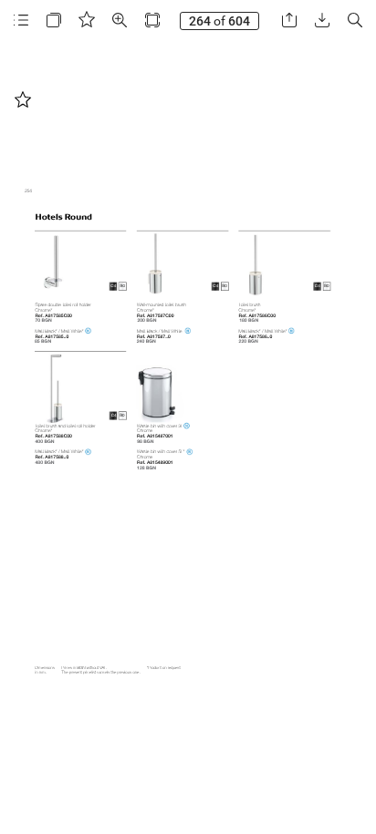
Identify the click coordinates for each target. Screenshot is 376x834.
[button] (21, 20)
